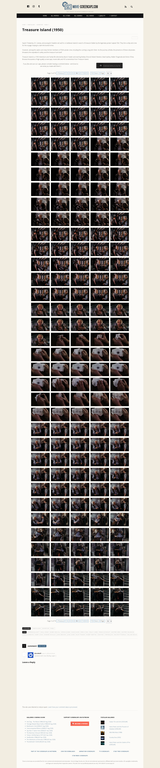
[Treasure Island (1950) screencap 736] (40, 136)
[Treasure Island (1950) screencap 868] (80, 526)
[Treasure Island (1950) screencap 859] (100, 496)
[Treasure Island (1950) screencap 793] (80, 301)
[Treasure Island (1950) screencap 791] (40, 301)
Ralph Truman (80, 635)
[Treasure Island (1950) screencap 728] (80, 106)
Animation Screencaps (87, 751)
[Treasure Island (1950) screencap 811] (40, 361)
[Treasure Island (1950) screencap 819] (100, 376)
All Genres (78, 16)
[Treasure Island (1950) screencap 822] (60, 391)
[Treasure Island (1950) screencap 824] (100, 391)
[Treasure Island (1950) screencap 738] (80, 136)
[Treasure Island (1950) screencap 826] (40, 406)
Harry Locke (39, 635)
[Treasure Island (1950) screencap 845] (119, 451)
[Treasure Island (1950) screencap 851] (40, 481)
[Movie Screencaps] (80, 5)
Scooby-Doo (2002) (115, 737)
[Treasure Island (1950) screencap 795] (119, 301)
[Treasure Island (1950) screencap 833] (80, 421)
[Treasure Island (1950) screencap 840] (119, 436)
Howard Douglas (50, 635)
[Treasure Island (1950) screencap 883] (80, 571)
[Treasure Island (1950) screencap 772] (60, 241)
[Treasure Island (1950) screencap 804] (100, 331)
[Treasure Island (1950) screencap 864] (100, 511)
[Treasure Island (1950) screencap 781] (40, 271)
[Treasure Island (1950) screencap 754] (100, 181)
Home (45, 16)
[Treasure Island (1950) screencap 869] (100, 526)
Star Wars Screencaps (80, 755)
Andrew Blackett (34, 632)
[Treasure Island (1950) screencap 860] (119, 496)
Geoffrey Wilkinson (127, 632)
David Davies (75, 632)
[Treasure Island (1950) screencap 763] (80, 211)
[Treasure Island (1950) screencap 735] (119, 121)
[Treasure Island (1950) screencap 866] (40, 526)
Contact (114, 16)
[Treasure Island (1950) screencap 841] (40, 451)
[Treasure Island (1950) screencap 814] (100, 361)
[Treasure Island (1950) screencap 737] (60, 136)
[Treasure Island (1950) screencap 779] (100, 256)
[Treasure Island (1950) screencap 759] (100, 196)
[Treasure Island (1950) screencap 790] (119, 286)
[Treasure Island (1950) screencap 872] (60, 541)
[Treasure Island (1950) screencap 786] (40, 286)
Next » (97, 73)
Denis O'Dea (84, 632)
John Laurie (71, 635)
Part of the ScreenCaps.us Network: (44, 751)
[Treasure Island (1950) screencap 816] (40, 376)
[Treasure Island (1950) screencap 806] (40, 346)
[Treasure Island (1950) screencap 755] (119, 181)
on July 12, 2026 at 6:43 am (48, 653)
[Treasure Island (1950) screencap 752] (60, 181)
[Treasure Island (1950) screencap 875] (119, 541)
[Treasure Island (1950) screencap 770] (119, 226)
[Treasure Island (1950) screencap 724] (100, 91)
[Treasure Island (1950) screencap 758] (80, 196)
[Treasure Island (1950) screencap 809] (100, 346)
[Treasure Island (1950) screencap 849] (100, 466)
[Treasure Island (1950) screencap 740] (119, 136)
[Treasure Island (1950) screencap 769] (100, 226)
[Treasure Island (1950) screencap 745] (119, 151)
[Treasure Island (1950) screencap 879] (100, 556)
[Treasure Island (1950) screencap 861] (40, 511)
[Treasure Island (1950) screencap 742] (60, 151)
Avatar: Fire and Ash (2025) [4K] (118, 722)
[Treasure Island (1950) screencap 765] (119, 211)
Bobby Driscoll (55, 632)
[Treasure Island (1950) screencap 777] (60, 256)
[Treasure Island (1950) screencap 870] (119, 526)
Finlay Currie (93, 632)
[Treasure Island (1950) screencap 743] (80, 151)
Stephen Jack (109, 635)
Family (52, 628)
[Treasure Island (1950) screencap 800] (119, 316)
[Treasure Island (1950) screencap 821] (40, 391)
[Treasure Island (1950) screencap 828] (80, 406)
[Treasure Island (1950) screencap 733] (80, 121)
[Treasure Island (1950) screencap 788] (80, 286)
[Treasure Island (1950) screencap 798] (80, 316)
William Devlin (132, 635)
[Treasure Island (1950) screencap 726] (40, 106)
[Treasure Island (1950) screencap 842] (60, 451)
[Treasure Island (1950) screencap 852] (60, 481)
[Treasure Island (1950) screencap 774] (100, 241)
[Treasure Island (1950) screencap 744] (100, 151)
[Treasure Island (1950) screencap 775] (119, 241)
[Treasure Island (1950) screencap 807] (60, 346)
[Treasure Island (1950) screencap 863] (80, 511)
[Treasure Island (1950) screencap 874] (100, 541)
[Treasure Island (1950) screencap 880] (119, 556)
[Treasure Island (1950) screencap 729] (100, 106)
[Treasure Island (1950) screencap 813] (80, 361)
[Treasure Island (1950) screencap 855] (119, 481)
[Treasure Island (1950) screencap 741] (40, 151)
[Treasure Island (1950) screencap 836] (40, 436)
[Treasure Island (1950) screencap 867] (60, 526)
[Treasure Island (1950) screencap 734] (100, 121)
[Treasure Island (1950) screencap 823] (80, 391)
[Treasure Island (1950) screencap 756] (40, 196)
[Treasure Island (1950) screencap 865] (119, 511)
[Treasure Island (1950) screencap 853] (80, 481)
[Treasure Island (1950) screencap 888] (80, 586)
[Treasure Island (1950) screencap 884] (100, 571)
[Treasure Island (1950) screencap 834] (100, 421)
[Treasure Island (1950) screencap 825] (119, 391)
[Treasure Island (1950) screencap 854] (100, 481)
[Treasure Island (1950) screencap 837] (60, 436)
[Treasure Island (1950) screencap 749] (100, 166)
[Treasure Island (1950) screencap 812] (60, 361)
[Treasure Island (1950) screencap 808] (80, 346)
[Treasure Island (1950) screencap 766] (40, 226)
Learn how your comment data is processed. (62, 707)
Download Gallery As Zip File (111, 66)
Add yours (42, 646)
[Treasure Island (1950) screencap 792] (60, 301)
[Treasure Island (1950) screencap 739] (100, 136)
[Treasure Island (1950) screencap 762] (60, 211)
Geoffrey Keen (115, 632)
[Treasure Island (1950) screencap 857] (60, 496)
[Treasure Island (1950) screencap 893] (80, 601)
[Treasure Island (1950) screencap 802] (60, 331)
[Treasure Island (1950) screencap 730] (119, 106)
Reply (57, 653)
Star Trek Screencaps (121, 751)
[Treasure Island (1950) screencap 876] (40, 556)
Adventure (45, 628)
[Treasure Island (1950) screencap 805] (119, 331)
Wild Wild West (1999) (115, 732)
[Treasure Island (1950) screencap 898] (80, 616)
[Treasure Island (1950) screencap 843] (80, 451)
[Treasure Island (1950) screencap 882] (60, 571)
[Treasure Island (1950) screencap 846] (40, 466)
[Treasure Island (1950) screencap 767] (60, 226)
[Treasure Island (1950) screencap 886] (40, 586)
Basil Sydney (45, 632)
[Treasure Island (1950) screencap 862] (60, 511)
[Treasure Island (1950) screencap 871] (40, 541)
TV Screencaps (104, 751)
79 (92, 73)
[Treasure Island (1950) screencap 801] (40, 331)
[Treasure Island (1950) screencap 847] (60, 466)
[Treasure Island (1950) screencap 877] (60, 556)
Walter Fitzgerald (120, 635)
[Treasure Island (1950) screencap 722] (60, 91)
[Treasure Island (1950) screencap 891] (40, 601)
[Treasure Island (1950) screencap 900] (119, 616)
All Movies (55, 16)
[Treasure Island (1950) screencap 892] (60, 601)
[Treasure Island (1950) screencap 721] (40, 91)
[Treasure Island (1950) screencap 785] (119, 271)
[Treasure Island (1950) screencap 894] (100, 601)
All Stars (66, 16)
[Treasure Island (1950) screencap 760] (119, 196)
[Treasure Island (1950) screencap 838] (80, 436)
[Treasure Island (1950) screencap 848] (80, 466)
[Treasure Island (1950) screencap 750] (119, 166)
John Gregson (61, 635)
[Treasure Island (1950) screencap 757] (60, 196)
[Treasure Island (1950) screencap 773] (80, 241)
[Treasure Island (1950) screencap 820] (119, 376)
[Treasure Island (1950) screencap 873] (80, 541)
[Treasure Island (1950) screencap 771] (40, 241)
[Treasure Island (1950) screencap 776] (40, 256)
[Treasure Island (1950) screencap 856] (40, 496)
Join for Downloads (68, 751)
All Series (90, 16)
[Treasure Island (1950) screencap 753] (80, 181)
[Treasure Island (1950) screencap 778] (80, 256)
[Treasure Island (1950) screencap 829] (100, 406)
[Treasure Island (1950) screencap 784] (100, 271)
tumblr (41, 6)
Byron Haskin (65, 632)
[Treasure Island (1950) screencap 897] (60, 616)
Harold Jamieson (28, 635)
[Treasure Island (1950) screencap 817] (60, 376)
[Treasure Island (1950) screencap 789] (100, 286)
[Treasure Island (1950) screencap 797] (60, 316)
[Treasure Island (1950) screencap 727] (60, 106)
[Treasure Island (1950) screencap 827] (60, 406)
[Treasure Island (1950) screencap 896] (40, 616)
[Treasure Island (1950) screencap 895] (119, 601)
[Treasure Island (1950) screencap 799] (100, 316)
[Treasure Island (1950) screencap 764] (100, 211)
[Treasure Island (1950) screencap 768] (80, 226)
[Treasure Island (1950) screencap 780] (119, 256)
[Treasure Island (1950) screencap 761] (40, 211)
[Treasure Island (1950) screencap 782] (60, 271)
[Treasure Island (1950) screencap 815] (119, 361)
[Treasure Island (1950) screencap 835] (119, 421)
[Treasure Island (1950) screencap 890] (119, 586)
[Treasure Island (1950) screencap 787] (60, 286)
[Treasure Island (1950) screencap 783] (80, 271)
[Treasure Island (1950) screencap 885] (119, 571)
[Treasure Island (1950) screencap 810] (119, 346)
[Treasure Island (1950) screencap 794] (100, 301)
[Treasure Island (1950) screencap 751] (40, 181)
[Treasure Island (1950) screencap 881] (40, 571)
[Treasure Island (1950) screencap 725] (119, 91)
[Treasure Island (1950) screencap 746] (40, 166)
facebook (30, 6)
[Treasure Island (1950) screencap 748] (80, 166)
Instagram (35, 6)
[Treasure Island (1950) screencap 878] (80, 556)
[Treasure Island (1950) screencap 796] (40, 316)
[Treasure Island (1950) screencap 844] (100, 451)
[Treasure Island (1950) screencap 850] (119, 466)
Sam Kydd (101, 635)
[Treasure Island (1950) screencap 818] (80, 376)
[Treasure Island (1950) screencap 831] (40, 421)
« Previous (60, 73)
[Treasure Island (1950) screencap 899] (100, 616)
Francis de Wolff (104, 632)
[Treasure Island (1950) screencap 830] (119, 406)
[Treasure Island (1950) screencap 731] (40, 121)
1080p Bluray (36, 628)
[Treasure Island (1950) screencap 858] (80, 496)
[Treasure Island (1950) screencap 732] (60, 121)
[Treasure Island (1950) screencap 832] (60, 421)
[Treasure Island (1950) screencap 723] (80, 91)
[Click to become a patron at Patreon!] (80, 726)
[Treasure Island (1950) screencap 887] (60, 586)
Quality (102, 16)
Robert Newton (91, 635)
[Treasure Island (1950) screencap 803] (80, 331)
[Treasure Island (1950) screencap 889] (100, 586)
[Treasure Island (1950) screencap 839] (100, 436)
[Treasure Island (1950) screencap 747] (60, 166)
